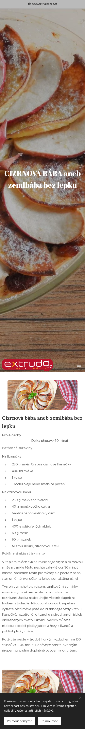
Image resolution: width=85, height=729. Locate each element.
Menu (79, 365)
